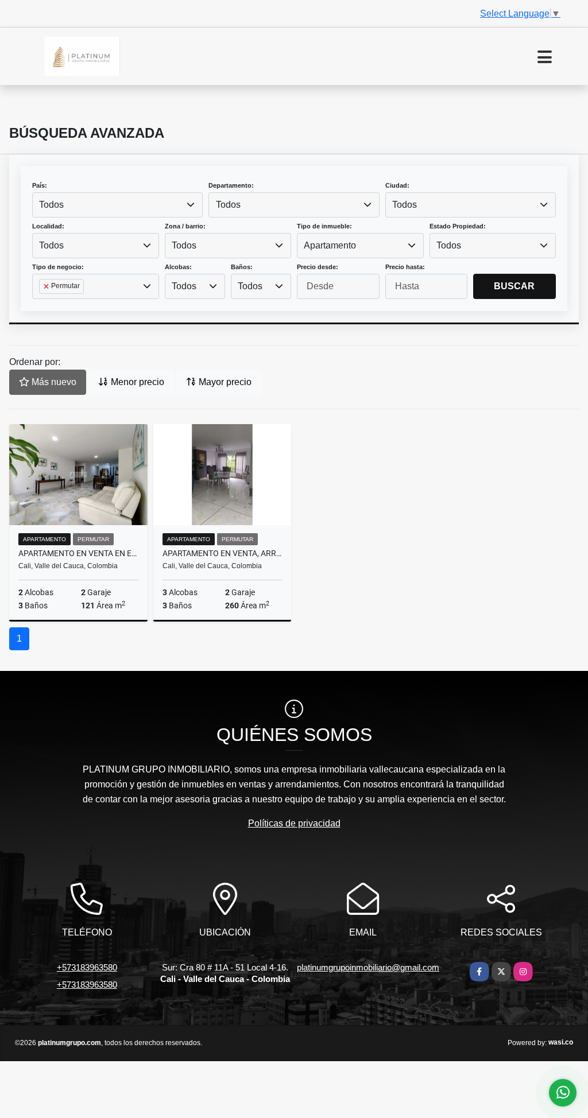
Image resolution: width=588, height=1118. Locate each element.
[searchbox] (42, 304)
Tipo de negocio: (58, 266)
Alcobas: (178, 266)
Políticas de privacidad (294, 823)
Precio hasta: (405, 266)
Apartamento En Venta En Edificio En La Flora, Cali (78, 553)
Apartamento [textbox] (330, 245)
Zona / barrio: (185, 226)
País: (39, 185)
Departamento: (231, 185)
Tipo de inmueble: (324, 226)
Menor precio (136, 382)
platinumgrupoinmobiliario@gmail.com (368, 967)
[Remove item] (47, 286)
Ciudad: (397, 185)
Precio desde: (317, 266)
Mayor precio (224, 382)
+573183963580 (87, 967)
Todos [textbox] (51, 204)
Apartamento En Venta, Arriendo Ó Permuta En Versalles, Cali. (223, 553)
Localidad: (48, 226)
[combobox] (117, 205)
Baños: (242, 266)
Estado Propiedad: (458, 226)
